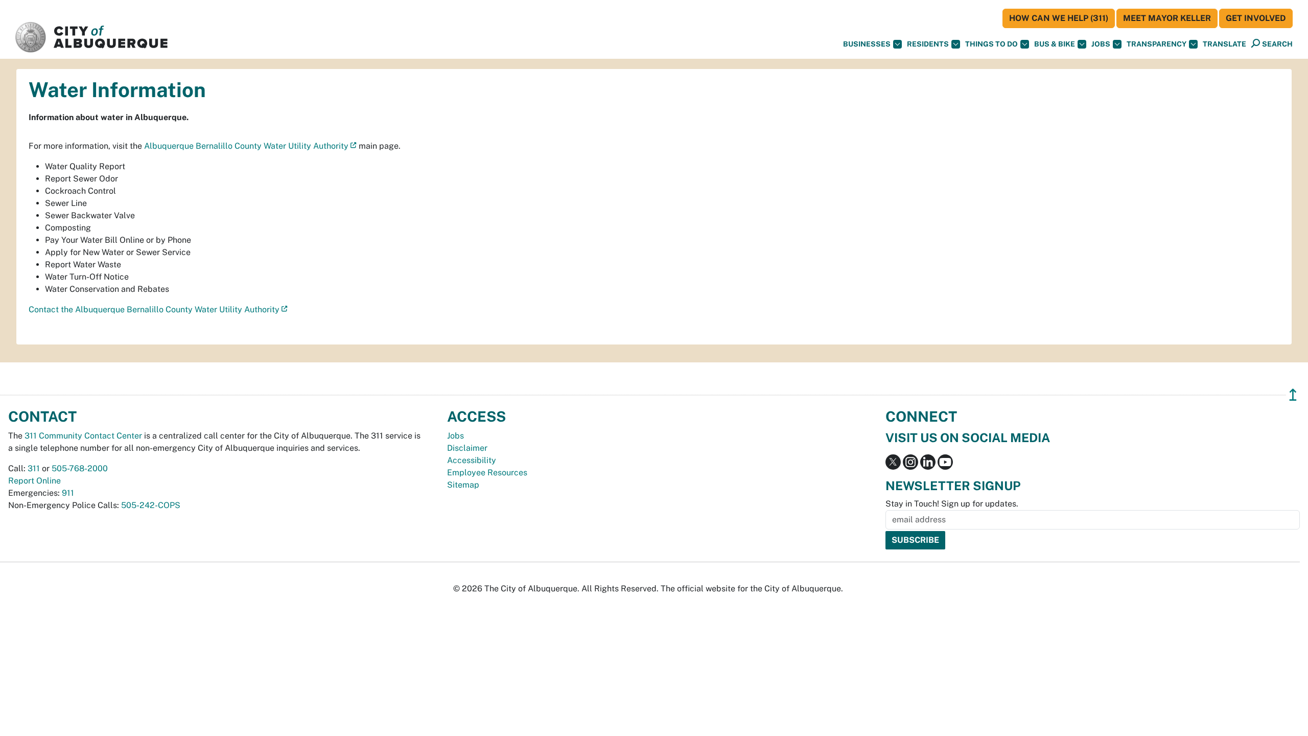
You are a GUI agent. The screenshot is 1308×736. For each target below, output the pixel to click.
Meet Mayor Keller (1167, 18)
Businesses (867, 44)
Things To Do (991, 44)
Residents (928, 44)
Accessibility (471, 460)
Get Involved (1256, 18)
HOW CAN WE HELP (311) (1058, 18)
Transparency (1156, 44)
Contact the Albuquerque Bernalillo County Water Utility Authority (154, 309)
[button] (1224, 44)
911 (68, 493)
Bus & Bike (1054, 44)
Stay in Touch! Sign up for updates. (951, 504)
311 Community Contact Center (83, 436)
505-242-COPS (150, 505)
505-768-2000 (80, 468)
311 (34, 468)
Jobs (1100, 44)
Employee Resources (487, 472)
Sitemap (463, 485)
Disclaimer (467, 448)
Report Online (34, 481)
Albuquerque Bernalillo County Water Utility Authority (246, 146)
